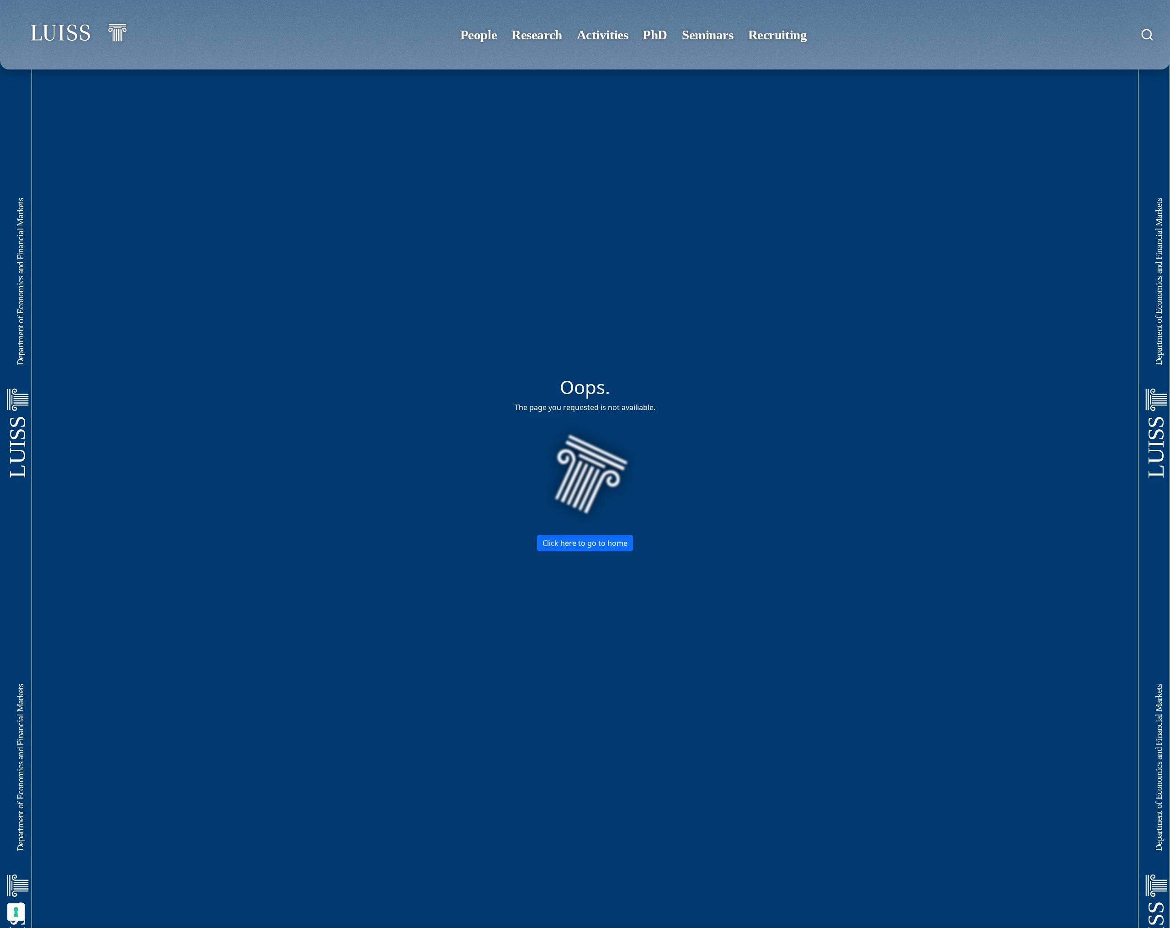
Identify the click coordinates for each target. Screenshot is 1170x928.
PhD (655, 34)
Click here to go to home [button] (585, 543)
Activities (602, 34)
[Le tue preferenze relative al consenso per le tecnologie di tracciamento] (16, 912)
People (478, 34)
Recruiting (777, 34)
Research (536, 34)
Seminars (708, 34)
